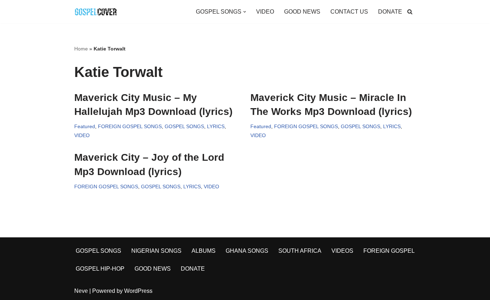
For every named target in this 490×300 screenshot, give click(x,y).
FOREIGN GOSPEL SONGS (130, 126)
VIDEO (265, 12)
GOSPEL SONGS (184, 126)
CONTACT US (349, 12)
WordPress (138, 291)
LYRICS (216, 126)
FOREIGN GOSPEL (389, 251)
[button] (244, 11)
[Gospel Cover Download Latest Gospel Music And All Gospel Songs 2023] (95, 11)
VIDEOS (342, 251)
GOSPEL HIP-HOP (100, 269)
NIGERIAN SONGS (156, 251)
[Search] (410, 11)
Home (81, 49)
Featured (84, 126)
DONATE (390, 12)
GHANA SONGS (247, 251)
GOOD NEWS (302, 12)
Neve (81, 291)
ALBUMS (204, 251)
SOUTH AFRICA (299, 251)
